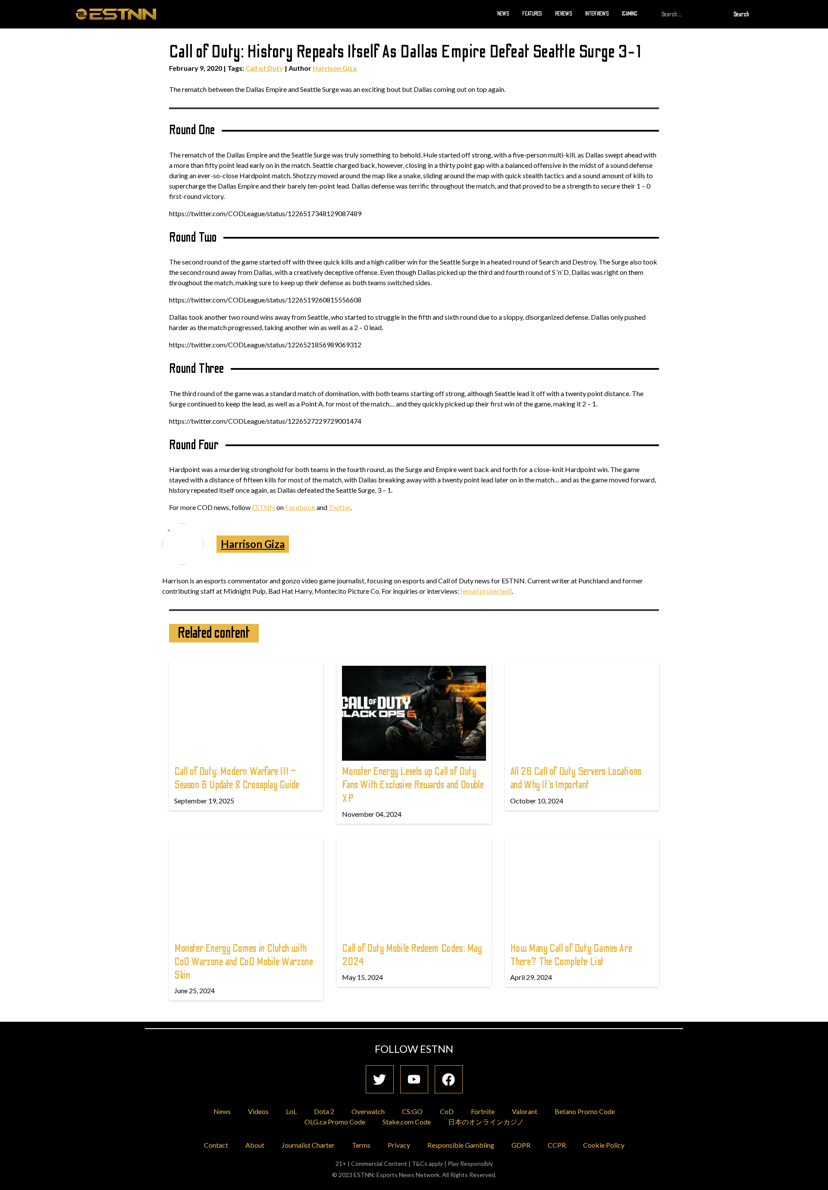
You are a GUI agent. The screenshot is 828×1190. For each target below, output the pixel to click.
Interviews (597, 14)
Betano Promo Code (585, 1111)
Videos (258, 1111)
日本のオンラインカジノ (486, 1122)
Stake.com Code (407, 1122)
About (254, 1145)
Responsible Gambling (460, 1145)
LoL (291, 1111)
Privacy (399, 1145)
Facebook (300, 507)
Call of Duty (264, 68)
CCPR (557, 1145)
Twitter (340, 507)
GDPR (520, 1145)
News (503, 14)
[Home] (116, 14)
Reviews (563, 14)
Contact (216, 1145)
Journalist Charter (308, 1145)
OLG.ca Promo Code (334, 1122)
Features (532, 14)
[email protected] (486, 591)
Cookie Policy (603, 1145)
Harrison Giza (335, 68)
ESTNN (263, 507)
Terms (361, 1145)
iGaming (629, 14)
